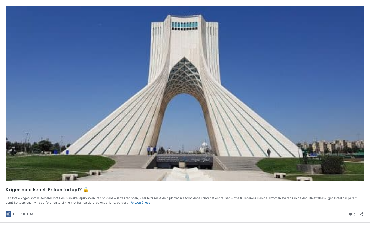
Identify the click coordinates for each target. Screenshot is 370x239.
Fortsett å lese (140, 202)
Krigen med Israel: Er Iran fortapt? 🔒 (47, 189)
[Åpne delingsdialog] (361, 212)
